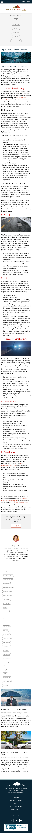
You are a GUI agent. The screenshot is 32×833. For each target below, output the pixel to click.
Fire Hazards (6, 650)
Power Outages (6, 599)
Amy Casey (11, 713)
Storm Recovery (6, 583)
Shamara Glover (12, 757)
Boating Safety (6, 654)
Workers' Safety (6, 619)
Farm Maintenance (7, 681)
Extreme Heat (6, 623)
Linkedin (21, 820)
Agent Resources (16, 806)
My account (26, 2)
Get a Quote (16, 526)
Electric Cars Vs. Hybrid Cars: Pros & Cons (14, 753)
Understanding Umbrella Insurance (14, 709)
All (16, 20)
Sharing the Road (7, 677)
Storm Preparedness (8, 576)
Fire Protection (6, 642)
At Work (16, 36)
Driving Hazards (7, 595)
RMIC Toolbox (16, 810)
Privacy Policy (12, 790)
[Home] (16, 8)
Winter (5, 673)
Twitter (16, 820)
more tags (5, 685)
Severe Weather (6, 572)
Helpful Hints (15, 15)
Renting (5, 607)
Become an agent (16, 800)
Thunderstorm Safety (8, 579)
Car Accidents (6, 626)
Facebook (11, 820)
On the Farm (16, 32)
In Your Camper (6, 666)
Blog (16, 803)
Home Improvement (8, 587)
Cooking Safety (6, 646)
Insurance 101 (16, 41)
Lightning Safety (6, 603)
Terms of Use (19, 790)
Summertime (6, 615)
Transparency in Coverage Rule (15, 792)
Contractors (6, 611)
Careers (16, 797)
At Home (16, 28)
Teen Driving (6, 662)
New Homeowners (7, 591)
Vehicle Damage (7, 638)
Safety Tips (5, 670)
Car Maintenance (7, 658)
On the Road (16, 24)
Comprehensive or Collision (20, 503)
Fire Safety (5, 630)
